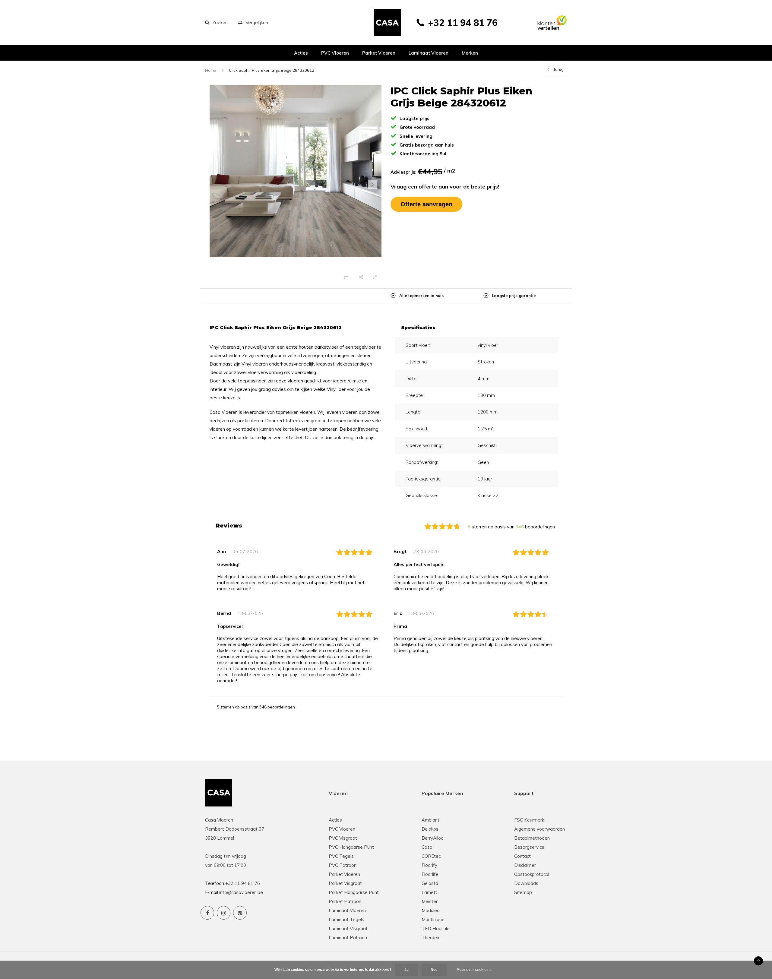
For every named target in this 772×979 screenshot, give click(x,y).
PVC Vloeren (335, 53)
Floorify (429, 865)
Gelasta (430, 883)
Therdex (430, 937)
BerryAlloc (432, 838)
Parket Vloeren (344, 874)
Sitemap (523, 892)
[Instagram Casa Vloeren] (223, 913)
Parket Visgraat (345, 883)
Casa (427, 847)
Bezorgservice (529, 847)
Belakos (430, 829)
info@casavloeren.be (241, 892)
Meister (430, 901)
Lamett (429, 892)
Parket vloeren (378, 53)
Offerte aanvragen (426, 204)
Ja (406, 970)
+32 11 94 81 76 (463, 22)
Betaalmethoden (532, 838)
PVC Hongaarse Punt (351, 847)
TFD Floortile (436, 928)
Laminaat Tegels (346, 919)
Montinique (433, 919)
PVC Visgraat (343, 838)
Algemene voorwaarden (539, 829)
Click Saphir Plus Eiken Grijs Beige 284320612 (271, 70)
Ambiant (430, 820)
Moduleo (431, 910)
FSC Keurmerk (529, 820)
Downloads (526, 883)
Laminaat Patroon (348, 937)
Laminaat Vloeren (347, 910)
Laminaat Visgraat (348, 928)
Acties (301, 53)
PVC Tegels (341, 856)
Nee (434, 970)
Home (210, 70)
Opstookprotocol (531, 874)
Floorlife (430, 874)
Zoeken (220, 22)
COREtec (431, 856)
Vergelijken (256, 22)
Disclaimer (525, 865)
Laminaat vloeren (428, 53)
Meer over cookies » (474, 970)
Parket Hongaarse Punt (354, 892)
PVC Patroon (342, 865)
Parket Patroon (345, 901)
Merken (470, 53)
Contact (522, 856)
